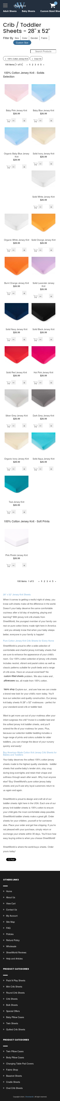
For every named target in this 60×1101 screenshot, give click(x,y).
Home (9, 891)
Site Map (10, 921)
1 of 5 (19, 64)
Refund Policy (13, 940)
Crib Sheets (12, 998)
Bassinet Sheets (14, 1075)
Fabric (44, 37)
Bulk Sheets (12, 1004)
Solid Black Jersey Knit (43, 329)
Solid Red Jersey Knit (16, 372)
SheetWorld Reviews (16, 952)
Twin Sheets (12, 1023)
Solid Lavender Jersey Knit (43, 284)
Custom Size (22, 42)
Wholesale (11, 946)
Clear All (36, 58)
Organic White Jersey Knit (16, 239)
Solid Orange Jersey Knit (43, 239)
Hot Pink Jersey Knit (43, 372)
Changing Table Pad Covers (20, 1063)
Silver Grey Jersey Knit (17, 415)
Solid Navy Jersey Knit (16, 329)
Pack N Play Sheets (15, 980)
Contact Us (11, 909)
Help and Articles (14, 958)
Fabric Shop (12, 1069)
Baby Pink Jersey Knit (16, 110)
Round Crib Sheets (15, 992)
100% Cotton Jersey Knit (16, 58)
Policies (10, 934)
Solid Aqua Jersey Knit (43, 458)
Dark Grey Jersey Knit (43, 415)
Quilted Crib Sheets (15, 1029)
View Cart (11, 903)
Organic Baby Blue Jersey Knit (16, 155)
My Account (12, 915)
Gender (34, 37)
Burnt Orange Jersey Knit (16, 283)
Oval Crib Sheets (14, 1088)
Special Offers (13, 1011)
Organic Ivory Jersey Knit (16, 458)
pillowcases (9, 680)
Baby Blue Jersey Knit (43, 110)
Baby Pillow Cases (15, 1017)
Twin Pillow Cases (15, 1051)
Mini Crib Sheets (14, 986)
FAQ (8, 927)
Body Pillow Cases (15, 1057)
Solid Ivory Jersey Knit (43, 153)
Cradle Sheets (13, 1081)
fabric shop (9, 689)
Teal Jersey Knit (16, 501)
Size (17, 37)
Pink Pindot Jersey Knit (16, 555)
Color (24, 37)
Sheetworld (29, 1097)
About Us (10, 897)
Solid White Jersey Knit (43, 196)
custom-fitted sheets (14, 676)
